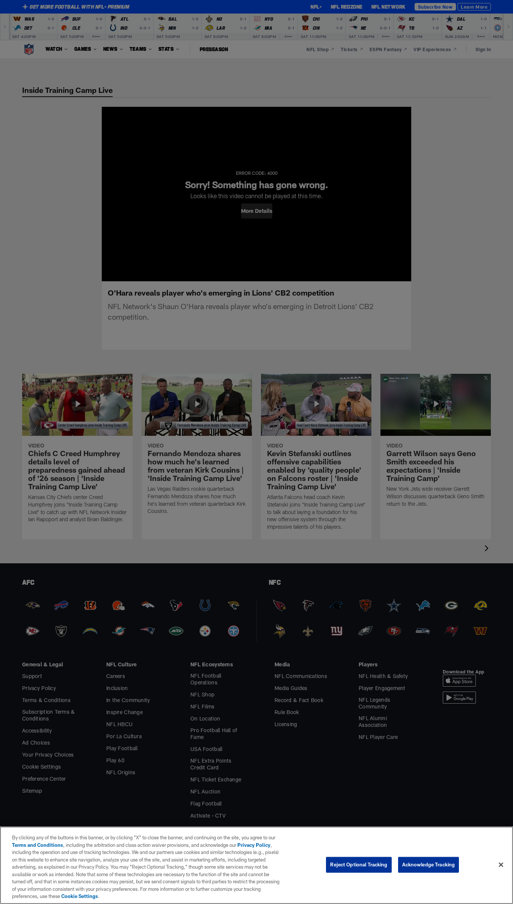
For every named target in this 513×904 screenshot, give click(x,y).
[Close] (501, 865)
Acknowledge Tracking (428, 865)
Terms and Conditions (37, 845)
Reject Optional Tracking (358, 865)
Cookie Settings (79, 896)
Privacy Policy (253, 845)
